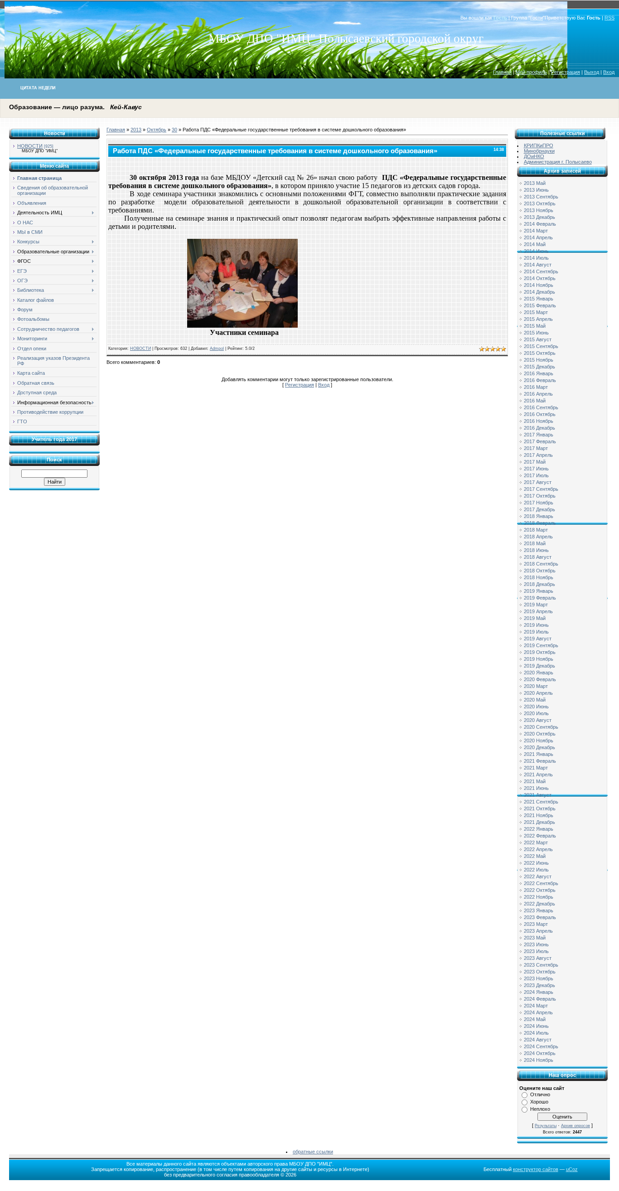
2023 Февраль (540, 917)
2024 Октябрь (540, 1053)
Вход (608, 72)
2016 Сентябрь (541, 407)
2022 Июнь (536, 863)
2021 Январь (538, 754)
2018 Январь (538, 516)
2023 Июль (536, 951)
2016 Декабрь (539, 428)
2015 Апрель (538, 319)
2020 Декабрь (539, 747)
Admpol (217, 348)
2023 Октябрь (540, 971)
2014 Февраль (540, 224)
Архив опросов (575, 1125)
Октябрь (156, 129)
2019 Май (535, 618)
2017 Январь (538, 434)
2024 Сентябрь (541, 1046)
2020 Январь (538, 672)
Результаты (545, 1125)
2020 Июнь (536, 706)
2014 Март (536, 230)
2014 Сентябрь (541, 271)
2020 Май (535, 699)
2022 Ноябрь (538, 897)
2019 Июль (536, 631)
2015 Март (536, 312)
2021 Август (537, 795)
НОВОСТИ (30, 146)
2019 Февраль (540, 597)
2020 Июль (536, 713)
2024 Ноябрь (538, 1060)
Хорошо (539, 1101)
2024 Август (537, 1039)
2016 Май (535, 400)
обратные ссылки (313, 1151)
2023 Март (536, 924)
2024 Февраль (540, 999)
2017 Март (536, 448)
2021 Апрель (538, 774)
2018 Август (537, 557)
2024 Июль (536, 1033)
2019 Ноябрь (538, 659)
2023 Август (537, 958)
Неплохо (540, 1109)
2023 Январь (538, 910)
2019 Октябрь (540, 652)
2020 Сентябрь (541, 727)
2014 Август (537, 264)
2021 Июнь (536, 788)
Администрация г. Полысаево (558, 162)
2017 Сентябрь (541, 489)
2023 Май (535, 937)
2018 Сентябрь (541, 563)
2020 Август (537, 720)
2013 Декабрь (539, 217)
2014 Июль (536, 258)
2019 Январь (538, 591)
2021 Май (535, 781)
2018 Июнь (536, 550)
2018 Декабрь (539, 584)
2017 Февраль (540, 441)
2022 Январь (538, 829)
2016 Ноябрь (538, 421)
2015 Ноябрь (538, 360)
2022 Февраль (540, 835)
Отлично (540, 1094)
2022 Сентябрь (541, 883)
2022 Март (536, 842)
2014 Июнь (536, 251)
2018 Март (536, 530)
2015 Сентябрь (541, 346)
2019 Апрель (538, 611)
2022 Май (535, 856)
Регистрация (565, 72)
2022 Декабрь (539, 903)
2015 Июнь (536, 332)
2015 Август (537, 339)
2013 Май (535, 183)
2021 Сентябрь (541, 801)
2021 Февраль (540, 761)
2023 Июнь (536, 944)
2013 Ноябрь (538, 210)
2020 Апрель (538, 693)
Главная (502, 72)
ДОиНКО (534, 156)
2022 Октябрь (540, 890)
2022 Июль (536, 869)
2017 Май (535, 462)
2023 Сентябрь (541, 965)
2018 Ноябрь (538, 577)
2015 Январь (538, 298)
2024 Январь (538, 992)
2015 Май (535, 326)
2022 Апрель (538, 849)
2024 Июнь (536, 1026)
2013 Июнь (536, 190)
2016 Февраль (540, 380)
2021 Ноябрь (538, 815)
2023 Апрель (538, 931)
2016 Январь (538, 373)
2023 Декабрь (539, 985)
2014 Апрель (538, 237)
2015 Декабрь (539, 366)
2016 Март (536, 387)
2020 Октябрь (540, 733)
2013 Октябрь (540, 203)
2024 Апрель (538, 1012)
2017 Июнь (536, 468)
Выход (591, 72)
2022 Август (537, 876)
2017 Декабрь (539, 509)
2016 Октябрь (540, 414)
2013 (136, 129)
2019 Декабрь (539, 665)
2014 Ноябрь (538, 285)
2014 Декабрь (539, 292)
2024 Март (536, 1005)
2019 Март (536, 604)
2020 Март (536, 686)
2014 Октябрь (540, 278)
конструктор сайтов (535, 1169)
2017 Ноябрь (538, 502)
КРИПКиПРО (538, 145)
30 (174, 129)
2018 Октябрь (540, 570)
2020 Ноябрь (538, 740)
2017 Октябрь (540, 496)
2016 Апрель (538, 394)
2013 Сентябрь (541, 196)
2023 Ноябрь (538, 978)
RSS (609, 17)
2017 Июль (536, 475)
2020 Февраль (540, 679)
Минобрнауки (539, 151)
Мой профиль (531, 72)
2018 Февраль (540, 523)
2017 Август (537, 482)
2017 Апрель (538, 455)
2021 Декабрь (539, 822)
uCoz (572, 1169)
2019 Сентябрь (541, 645)
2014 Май (535, 244)
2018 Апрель (538, 536)
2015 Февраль (540, 305)
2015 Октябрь (540, 353)
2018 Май (535, 543)
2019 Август (537, 638)
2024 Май (535, 1019)
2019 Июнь (536, 625)
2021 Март (536, 767)
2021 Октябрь (540, 808)
